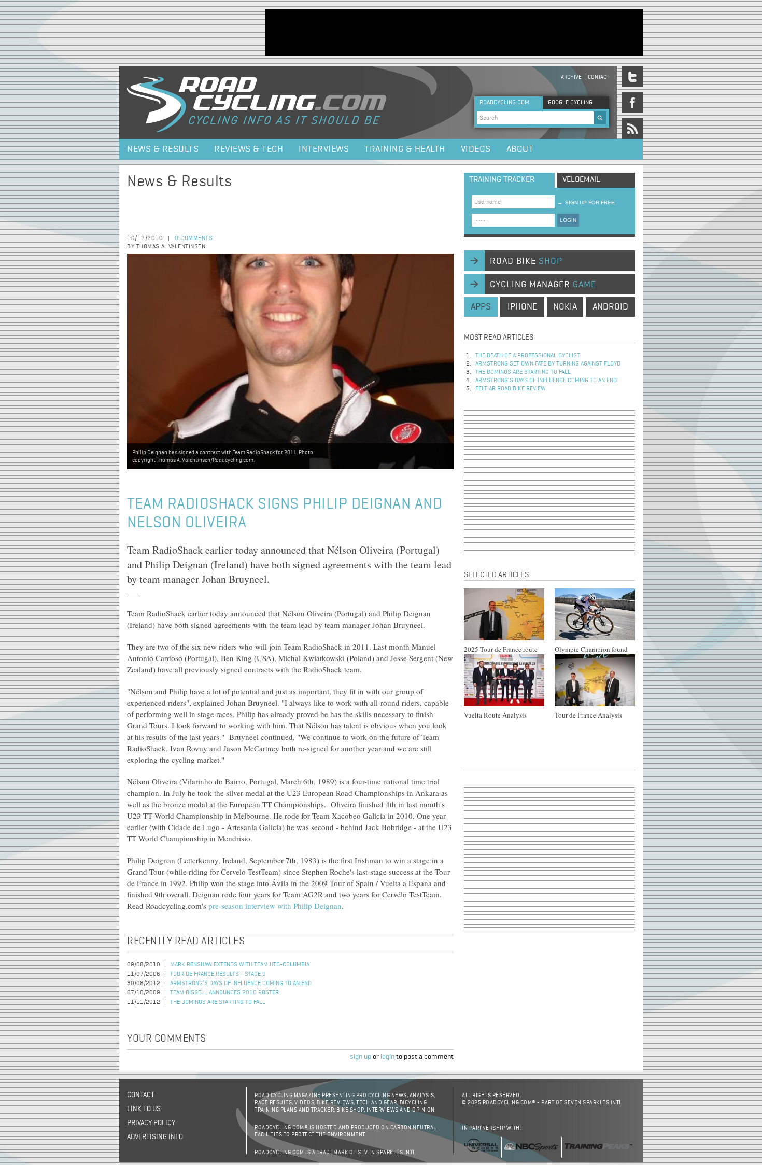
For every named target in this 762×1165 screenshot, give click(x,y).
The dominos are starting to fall (217, 1002)
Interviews (324, 149)
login (387, 1056)
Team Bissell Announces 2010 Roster (224, 993)
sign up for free (586, 202)
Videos (476, 149)
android (610, 307)
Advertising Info (155, 1137)
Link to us (144, 1109)
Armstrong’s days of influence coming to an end (241, 983)
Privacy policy (151, 1123)
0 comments (194, 238)
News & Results (163, 149)
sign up (360, 1056)
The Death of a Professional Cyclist (527, 356)
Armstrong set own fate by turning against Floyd (547, 364)
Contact (598, 77)
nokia (565, 307)
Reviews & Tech (248, 149)
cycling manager (543, 284)
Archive (571, 77)
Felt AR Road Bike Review (510, 389)
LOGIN (568, 220)
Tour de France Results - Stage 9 (218, 974)
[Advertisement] (454, 32)
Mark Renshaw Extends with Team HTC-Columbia (239, 965)
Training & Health (404, 149)
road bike (526, 261)
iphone (522, 307)
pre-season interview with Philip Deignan (275, 906)
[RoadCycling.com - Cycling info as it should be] (256, 102)
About (520, 149)
